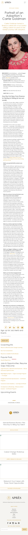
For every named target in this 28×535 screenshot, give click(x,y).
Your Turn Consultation (7, 350)
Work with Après (14, 512)
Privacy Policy (23, 502)
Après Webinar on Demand (14, 459)
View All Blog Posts (6, 360)
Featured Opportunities (14, 488)
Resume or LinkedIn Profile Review (9, 353)
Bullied (8, 77)
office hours (12, 253)
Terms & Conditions (17, 502)
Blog (14, 514)
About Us (14, 509)
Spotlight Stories (14, 8)
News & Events (14, 430)
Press (14, 516)
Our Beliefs (14, 510)
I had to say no (11, 317)
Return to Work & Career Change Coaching (11, 347)
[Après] (6, 2)
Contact (14, 517)
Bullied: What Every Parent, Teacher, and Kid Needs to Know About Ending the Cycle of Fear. (13, 159)
